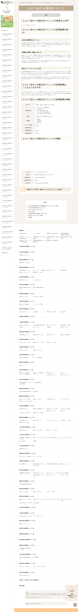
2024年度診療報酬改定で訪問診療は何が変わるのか (65, 234)
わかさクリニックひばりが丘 (24, 566)
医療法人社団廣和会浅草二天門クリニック (25, 288)
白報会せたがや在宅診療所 (65, 334)
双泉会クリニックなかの (37, 349)
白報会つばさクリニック (37, 420)
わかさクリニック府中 (64, 474)
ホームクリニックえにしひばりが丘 (39, 567)
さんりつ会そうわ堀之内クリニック (53, 438)
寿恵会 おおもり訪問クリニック (25, 325)
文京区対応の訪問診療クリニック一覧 (7, 55)
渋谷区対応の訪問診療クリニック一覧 (7, 97)
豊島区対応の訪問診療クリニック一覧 (7, 112)
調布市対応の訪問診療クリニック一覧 (7, 185)
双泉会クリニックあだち (51, 410)
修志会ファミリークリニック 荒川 (53, 472)
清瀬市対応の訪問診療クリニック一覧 (7, 217)
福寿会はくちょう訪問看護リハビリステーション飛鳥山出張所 (25, 373)
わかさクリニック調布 (51, 491)
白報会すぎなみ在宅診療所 (24, 357)
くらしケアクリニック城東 (38, 304)
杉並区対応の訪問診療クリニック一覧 (7, 107)
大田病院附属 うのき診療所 (65, 325)
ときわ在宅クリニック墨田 (38, 296)
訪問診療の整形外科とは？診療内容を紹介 (53, 237)
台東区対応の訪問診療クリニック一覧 (7, 60)
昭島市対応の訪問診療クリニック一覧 (7, 180)
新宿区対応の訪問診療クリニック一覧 (7, 50)
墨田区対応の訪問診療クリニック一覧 (7, 66)
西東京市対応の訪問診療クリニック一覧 (7, 237)
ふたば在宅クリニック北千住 (24, 412)
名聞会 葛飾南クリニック (23, 420)
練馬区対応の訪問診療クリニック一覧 (7, 133)
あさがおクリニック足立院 (65, 408)
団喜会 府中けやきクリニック (38, 472)
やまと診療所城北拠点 (37, 382)
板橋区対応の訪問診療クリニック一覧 (7, 128)
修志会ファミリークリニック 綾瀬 (35, 215)
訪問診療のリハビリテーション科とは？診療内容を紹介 (25, 241)
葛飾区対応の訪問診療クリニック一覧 (7, 144)
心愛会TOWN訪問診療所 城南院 (38, 325)
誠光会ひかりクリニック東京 (38, 342)
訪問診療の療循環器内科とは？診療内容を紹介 (39, 241)
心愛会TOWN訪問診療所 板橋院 (25, 391)
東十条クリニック (63, 372)
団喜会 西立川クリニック (23, 448)
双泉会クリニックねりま (37, 399)
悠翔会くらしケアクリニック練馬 (25, 401)
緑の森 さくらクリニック (23, 349)
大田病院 (20, 327)
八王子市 (41, 104)
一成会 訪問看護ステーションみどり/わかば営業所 (25, 383)
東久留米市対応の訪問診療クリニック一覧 (7, 222)
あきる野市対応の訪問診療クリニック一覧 (7, 232)
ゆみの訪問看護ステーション (24, 270)
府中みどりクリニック (51, 474)
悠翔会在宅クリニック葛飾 (24, 422)
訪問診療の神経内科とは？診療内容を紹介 (66, 237)
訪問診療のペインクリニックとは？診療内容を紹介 (24, 237)
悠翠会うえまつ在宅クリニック (24, 575)
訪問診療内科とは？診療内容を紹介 (53, 241)
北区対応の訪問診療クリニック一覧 (7, 118)
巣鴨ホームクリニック (23, 365)
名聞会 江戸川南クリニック (24, 430)
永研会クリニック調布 (23, 491)
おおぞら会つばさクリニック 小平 (25, 516)
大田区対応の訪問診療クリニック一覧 (7, 86)
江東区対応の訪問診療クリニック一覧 (7, 71)
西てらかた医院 (31, 211)
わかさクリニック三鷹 (37, 456)
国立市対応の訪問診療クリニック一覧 (7, 211)
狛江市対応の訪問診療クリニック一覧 (7, 243)
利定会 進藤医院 (36, 557)
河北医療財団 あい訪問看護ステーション (25, 473)
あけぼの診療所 (63, 270)
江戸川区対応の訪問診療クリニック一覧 (7, 149)
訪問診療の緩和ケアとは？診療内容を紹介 (39, 237)
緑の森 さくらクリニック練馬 (24, 399)
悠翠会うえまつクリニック (38, 491)
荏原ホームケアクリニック (24, 311)
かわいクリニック (36, 327)
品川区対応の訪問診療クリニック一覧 (7, 76)
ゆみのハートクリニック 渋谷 (24, 342)
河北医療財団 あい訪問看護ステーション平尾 (25, 549)
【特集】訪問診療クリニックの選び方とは (72, 595)
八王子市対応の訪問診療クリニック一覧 (7, 154)
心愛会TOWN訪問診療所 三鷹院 (52, 463)
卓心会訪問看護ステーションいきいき (39, 475)
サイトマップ (72, 610)
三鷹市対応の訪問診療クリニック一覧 (7, 170)
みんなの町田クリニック (37, 502)
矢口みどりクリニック (64, 327)
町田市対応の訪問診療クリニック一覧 (7, 191)
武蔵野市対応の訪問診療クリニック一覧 (7, 164)
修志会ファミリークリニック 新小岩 (25, 500)
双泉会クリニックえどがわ (38, 430)
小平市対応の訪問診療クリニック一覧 (7, 201)
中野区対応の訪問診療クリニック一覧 (7, 102)
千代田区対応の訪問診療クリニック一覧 (7, 34)
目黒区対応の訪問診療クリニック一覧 (7, 81)
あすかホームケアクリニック (65, 374)
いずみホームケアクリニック (52, 420)
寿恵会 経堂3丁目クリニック (24, 334)
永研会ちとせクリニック (51, 334)
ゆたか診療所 (62, 311)
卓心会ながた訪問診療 (64, 472)
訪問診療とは (4, 30)
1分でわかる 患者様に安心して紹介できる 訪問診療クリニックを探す (7, 24)
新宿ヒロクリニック (50, 270)
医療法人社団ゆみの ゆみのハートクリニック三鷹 (39, 464)
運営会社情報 (4, 252)
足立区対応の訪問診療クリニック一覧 (7, 138)
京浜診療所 (49, 327)
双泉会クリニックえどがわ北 (52, 430)
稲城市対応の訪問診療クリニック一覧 (7, 227)
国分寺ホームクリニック (23, 523)
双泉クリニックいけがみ (51, 325)
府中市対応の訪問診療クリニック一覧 (7, 175)
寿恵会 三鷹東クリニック (23, 463)
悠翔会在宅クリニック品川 (51, 311)
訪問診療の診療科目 (22, 233)
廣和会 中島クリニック (51, 372)
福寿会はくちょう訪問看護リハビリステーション (39, 373)
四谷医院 (30, 217)
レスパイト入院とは (36, 233)
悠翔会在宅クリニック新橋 (24, 262)
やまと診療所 (35, 391)
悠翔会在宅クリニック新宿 (38, 272)
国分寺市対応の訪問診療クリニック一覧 (7, 206)
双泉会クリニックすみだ (23, 296)
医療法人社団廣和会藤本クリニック (39, 288)
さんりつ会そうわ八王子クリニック (35, 209)
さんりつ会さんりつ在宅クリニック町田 (66, 500)
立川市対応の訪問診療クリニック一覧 (7, 159)
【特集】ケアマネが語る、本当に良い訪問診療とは (7, 248)
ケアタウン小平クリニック (38, 516)
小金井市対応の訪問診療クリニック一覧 (7, 196)
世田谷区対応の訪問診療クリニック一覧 (7, 92)
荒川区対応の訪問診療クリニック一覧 (7, 123)
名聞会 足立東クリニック (23, 408)
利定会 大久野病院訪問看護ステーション (25, 558)
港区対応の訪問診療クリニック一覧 (7, 45)
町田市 (37, 104)
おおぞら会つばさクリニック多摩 (53, 499)
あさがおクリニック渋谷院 (51, 342)
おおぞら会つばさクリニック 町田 (25, 502)
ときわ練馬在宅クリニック (51, 399)
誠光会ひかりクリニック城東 (52, 408)
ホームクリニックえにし (64, 399)
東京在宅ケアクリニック (23, 279)
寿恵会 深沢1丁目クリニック (38, 334)
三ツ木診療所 (35, 311)
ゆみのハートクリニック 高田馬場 (39, 270)
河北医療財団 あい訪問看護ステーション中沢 (37, 213)
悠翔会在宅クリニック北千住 (38, 412)
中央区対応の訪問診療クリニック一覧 (7, 40)
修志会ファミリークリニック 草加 (39, 499)
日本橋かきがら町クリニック (24, 255)
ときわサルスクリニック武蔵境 (24, 456)
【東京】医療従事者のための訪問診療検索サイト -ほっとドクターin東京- (7, 3)
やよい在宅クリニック (37, 279)
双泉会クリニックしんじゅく (24, 272)
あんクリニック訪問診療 (37, 357)
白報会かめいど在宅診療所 (24, 304)
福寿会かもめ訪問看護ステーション (39, 409)
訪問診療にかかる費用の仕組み (52, 233)
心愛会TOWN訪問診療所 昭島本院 (25, 484)
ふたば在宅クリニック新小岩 (65, 420)
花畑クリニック (63, 410)
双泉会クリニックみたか (64, 463)
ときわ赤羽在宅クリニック (51, 374)
